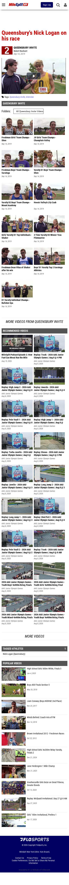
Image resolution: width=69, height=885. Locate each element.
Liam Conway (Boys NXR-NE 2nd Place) (44, 701)
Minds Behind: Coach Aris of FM (41, 717)
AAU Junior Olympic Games (44, 361)
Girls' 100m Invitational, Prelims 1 (41, 814)
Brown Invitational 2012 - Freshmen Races (45, 733)
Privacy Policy (32, 858)
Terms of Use (46, 858)
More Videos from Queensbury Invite (34, 322)
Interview (30, 97)
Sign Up (47, 5)
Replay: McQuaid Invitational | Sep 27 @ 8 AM (47, 798)
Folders (6, 111)
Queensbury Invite (25, 47)
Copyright (32, 845)
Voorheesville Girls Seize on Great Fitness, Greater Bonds (45, 784)
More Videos (34, 636)
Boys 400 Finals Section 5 (38, 685)
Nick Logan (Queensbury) (14, 654)
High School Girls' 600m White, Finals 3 (44, 668)
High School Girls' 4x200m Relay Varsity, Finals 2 (44, 751)
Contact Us (19, 858)
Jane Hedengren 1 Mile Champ (41, 766)
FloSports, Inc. (41, 845)
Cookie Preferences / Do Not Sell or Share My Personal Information (33, 861)
